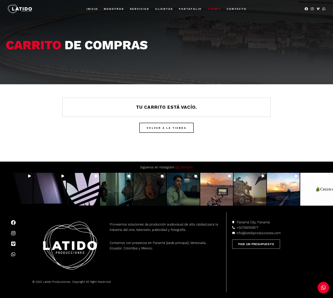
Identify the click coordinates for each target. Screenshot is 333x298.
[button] (16, 189)
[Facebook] (13, 222)
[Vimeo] (13, 244)
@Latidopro (184, 167)
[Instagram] (13, 233)
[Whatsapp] (13, 254)
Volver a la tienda (166, 128)
